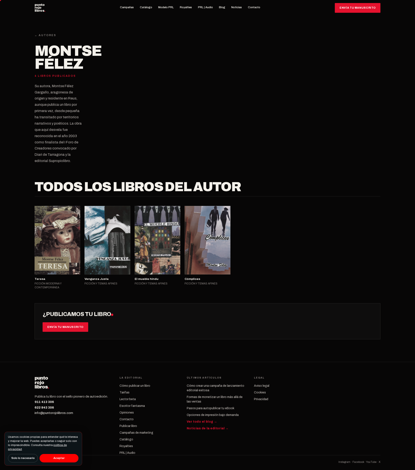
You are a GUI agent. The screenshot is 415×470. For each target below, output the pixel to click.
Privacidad (261, 399)
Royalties (186, 7)
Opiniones (127, 412)
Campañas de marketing (136, 432)
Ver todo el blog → (202, 421)
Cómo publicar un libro (135, 385)
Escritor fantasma (132, 405)
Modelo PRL (166, 7)
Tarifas (124, 392)
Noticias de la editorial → (208, 428)
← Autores (45, 35)
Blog (222, 7)
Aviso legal (261, 385)
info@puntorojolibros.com (54, 413)
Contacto (254, 7)
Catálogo (146, 7)
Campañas (127, 7)
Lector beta (128, 399)
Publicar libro (128, 426)
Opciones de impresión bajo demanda (213, 415)
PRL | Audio (205, 7)
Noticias (236, 7)
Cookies (260, 392)
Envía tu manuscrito (358, 7)
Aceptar (59, 458)
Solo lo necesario (23, 458)
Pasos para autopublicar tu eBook (210, 408)
